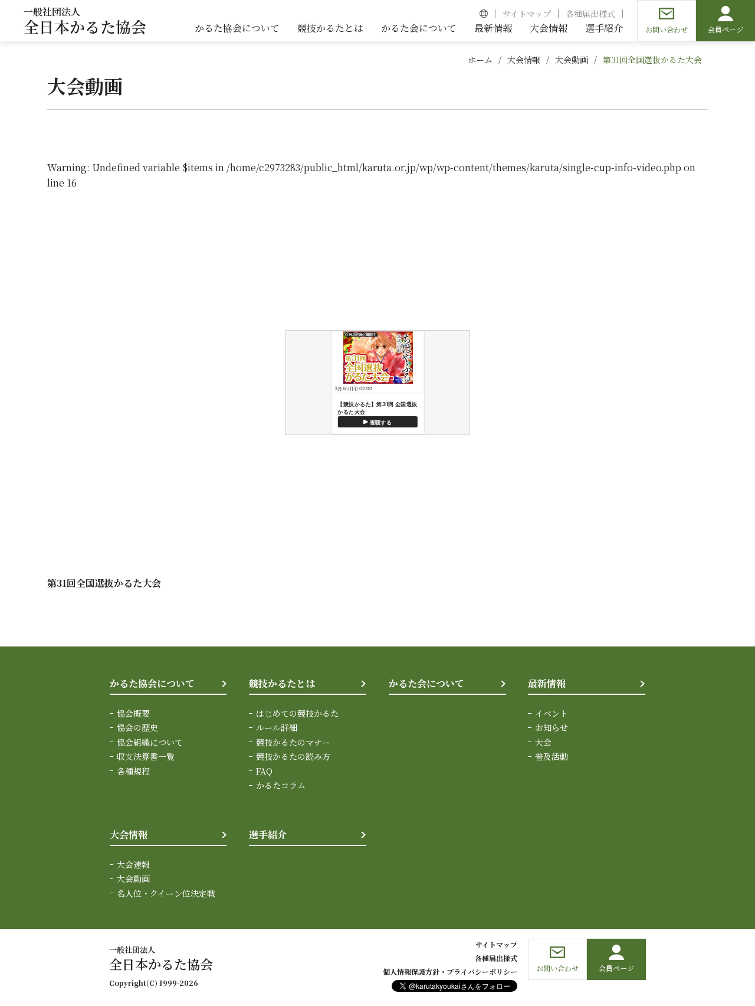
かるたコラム (281, 785)
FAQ (264, 771)
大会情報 (523, 60)
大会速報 (133, 864)
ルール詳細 (276, 727)
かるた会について (426, 683)
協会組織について (150, 742)
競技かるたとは (282, 683)
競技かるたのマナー (293, 742)
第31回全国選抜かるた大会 (652, 60)
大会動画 (571, 60)
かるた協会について (152, 683)
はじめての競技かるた (297, 713)
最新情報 (547, 683)
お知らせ (551, 727)
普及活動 (551, 756)
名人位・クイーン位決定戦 (166, 893)
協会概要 (133, 713)
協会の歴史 (137, 727)
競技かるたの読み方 (293, 756)
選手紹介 (268, 834)
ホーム (480, 60)
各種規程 (133, 771)
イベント (551, 713)
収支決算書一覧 (146, 756)
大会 (543, 742)
